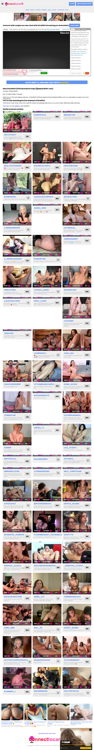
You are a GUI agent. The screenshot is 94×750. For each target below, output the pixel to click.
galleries (17, 106)
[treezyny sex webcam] (17, 330)
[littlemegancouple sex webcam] (47, 371)
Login (72, 4)
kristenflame (71, 165)
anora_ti (39, 427)
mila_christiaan (72, 471)
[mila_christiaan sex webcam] (77, 468)
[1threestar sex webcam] (17, 402)
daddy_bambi (71, 627)
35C (27, 692)
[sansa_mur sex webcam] (47, 205)
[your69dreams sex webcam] (47, 468)
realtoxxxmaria (13, 165)
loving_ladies (41, 290)
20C (27, 292)
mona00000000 (42, 660)
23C (57, 210)
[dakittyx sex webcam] (77, 521)
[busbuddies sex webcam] (17, 183)
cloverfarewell (72, 415)
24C (87, 241)
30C (57, 168)
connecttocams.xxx (46, 745)
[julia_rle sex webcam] (77, 340)
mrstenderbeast (42, 503)
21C (27, 335)
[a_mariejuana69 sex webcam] (17, 245)
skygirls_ (69, 458)
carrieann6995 (12, 228)
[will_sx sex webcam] (47, 614)
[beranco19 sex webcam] (77, 112)
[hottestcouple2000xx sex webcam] (17, 647)
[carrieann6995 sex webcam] (17, 214)
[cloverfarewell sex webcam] (77, 402)
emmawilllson (11, 471)
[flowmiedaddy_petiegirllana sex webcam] (47, 521)
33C (57, 396)
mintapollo (10, 458)
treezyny (9, 333)
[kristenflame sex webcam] (77, 152)
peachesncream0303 (44, 565)
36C (87, 292)
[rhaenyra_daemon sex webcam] (17, 521)
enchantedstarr (13, 596)
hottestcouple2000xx (16, 660)
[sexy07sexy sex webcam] (17, 121)
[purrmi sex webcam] (17, 434)
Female (32, 10)
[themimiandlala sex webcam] (77, 583)
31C (27, 261)
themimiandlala (72, 596)
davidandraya (41, 395)
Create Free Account (84, 4)
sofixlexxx (10, 503)
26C (87, 230)
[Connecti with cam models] (14, 4)
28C (57, 199)
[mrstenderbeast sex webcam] (47, 490)
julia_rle (69, 353)
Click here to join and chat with (47, 82)
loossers (69, 321)
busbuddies (10, 197)
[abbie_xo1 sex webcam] (47, 583)
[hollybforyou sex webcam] (77, 678)
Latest (54, 10)
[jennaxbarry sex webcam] (77, 236)
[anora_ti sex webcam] (47, 424)
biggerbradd (41, 691)
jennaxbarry (71, 239)
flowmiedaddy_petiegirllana (49, 534)
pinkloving (10, 290)
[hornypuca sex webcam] (47, 112)
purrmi (7, 447)
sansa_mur (40, 208)
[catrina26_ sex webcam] (77, 214)
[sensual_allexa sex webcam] (17, 552)
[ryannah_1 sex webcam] (17, 678)
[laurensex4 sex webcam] (47, 340)
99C (57, 117)
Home (27, 10)
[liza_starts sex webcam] (77, 434)
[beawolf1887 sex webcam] (77, 183)
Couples (38, 10)
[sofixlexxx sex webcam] (17, 490)
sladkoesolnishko (43, 197)
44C (27, 385)
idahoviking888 (12, 384)
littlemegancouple (44, 384)
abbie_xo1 (39, 596)
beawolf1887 (70, 197)
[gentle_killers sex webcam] (77, 490)
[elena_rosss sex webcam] (77, 371)
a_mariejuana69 (13, 259)
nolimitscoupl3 (42, 165)
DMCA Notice (58, 745)
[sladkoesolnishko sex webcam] (47, 183)
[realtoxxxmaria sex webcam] (17, 152)
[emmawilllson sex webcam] (17, 468)
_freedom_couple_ (74, 565)
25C (87, 168)
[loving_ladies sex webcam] (47, 276)
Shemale (44, 10)
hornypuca (40, 115)
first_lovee (40, 301)
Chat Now (74, 25)
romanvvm (39, 259)
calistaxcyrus (12, 301)
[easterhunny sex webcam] (47, 455)
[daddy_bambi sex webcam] (77, 614)
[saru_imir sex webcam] (17, 614)
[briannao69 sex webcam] (77, 276)
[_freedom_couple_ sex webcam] (77, 552)
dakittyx (69, 534)
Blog (67, 10)
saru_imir (9, 627)
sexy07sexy (10, 134)
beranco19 (69, 115)
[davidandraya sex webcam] (47, 392)
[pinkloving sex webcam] (17, 276)
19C (57, 430)
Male (49, 10)
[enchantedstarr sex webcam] (17, 583)
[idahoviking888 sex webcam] (17, 371)
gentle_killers (71, 503)
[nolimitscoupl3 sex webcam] (47, 152)
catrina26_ (70, 228)
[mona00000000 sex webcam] (47, 647)
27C (27, 598)
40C (86, 386)
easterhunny (41, 459)
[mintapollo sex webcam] (17, 455)
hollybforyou (71, 691)
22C (58, 567)
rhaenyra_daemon (14, 534)
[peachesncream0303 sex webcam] (47, 552)
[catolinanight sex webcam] (77, 647)
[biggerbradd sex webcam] (47, 678)
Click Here (6, 106)
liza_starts (70, 447)
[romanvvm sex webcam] (47, 245)
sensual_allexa (12, 565)
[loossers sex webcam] (77, 308)
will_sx (38, 627)
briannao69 (70, 290)
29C (27, 461)
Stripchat (60, 10)
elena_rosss (70, 384)
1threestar (10, 415)
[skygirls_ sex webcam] (77, 455)
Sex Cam (52, 733)
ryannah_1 (10, 691)
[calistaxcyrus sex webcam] (17, 298)
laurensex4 (40, 353)
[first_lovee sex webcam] (47, 298)
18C (27, 136)
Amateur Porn (43, 733)
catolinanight (72, 660)
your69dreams (41, 471)
